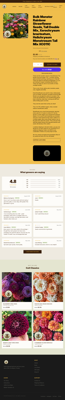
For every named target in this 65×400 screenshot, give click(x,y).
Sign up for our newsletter (42, 1)
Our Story (6, 380)
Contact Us (37, 380)
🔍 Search (55, 6)
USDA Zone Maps (8, 385)
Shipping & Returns (39, 140)
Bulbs (20, 6)
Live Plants (37, 367)
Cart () (60, 6)
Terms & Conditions (39, 385)
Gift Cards (36, 369)
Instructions (49, 6)
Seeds (14, 6)
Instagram (49, 396)
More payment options (47, 73)
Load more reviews (32, 251)
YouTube (55, 396)
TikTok (59, 396)
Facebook (43, 396)
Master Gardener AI (9, 387)
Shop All (36, 372)
